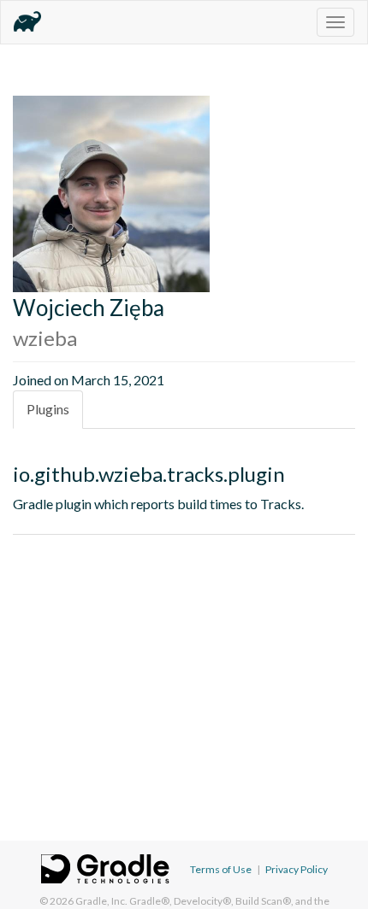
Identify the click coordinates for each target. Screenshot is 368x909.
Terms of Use (221, 869)
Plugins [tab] (48, 409)
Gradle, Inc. (101, 900)
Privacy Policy (296, 869)
